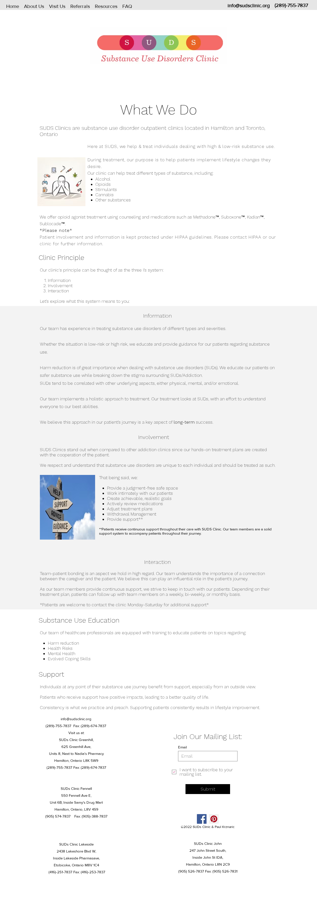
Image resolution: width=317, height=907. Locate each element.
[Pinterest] (214, 819)
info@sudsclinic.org (249, 5)
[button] (34, 6)
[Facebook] (202, 819)
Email (182, 747)
